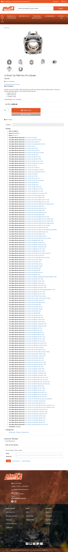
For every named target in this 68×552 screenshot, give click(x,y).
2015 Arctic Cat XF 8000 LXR (33, 304)
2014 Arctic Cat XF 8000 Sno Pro (34, 264)
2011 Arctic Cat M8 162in (31, 184)
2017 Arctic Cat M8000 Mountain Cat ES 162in (37, 384)
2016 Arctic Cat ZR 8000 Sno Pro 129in (35, 362)
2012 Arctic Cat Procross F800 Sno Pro (35, 208)
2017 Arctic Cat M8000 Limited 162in (35, 371)
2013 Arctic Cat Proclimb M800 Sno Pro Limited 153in (39, 219)
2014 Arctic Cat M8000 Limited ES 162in (35, 247)
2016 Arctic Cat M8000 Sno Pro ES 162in (36, 345)
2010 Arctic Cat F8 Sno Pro (32, 150)
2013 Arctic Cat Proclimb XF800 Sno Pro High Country (39, 223)
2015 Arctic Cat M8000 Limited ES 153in (35, 285)
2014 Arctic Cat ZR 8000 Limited (33, 266)
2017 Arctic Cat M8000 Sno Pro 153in (35, 388)
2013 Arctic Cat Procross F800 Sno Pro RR (36, 227)
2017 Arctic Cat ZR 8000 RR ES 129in (35, 420)
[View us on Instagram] (15, 502)
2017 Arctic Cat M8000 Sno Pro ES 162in (36, 396)
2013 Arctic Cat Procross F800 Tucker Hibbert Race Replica (41, 229)
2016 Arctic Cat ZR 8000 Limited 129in (35, 354)
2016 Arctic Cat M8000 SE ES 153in (34, 334)
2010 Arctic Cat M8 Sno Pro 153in (34, 161)
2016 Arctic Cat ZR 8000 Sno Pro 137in (35, 364)
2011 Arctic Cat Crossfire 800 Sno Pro (35, 172)
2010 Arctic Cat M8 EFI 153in (33, 157)
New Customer (16, 461)
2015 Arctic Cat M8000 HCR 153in (34, 279)
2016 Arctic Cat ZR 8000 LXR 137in (34, 360)
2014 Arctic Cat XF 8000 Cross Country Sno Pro (38, 253)
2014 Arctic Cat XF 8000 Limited (33, 259)
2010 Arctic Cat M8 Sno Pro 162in (34, 163)
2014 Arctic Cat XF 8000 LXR (33, 262)
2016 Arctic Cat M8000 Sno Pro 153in (35, 339)
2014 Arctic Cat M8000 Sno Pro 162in (35, 251)
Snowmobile (12, 432)
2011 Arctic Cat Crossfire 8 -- (32, 167)
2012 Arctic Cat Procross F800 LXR (34, 206)
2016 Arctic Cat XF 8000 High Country (35, 349)
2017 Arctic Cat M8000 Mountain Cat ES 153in (37, 381)
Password (9, 456)
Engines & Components (22, 432)
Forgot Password (25, 461)
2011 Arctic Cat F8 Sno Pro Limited (34, 180)
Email (7, 453)
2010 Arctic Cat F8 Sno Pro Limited (34, 152)
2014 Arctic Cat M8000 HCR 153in (34, 240)
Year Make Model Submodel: (17, 142)
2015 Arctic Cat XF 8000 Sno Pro (34, 306)
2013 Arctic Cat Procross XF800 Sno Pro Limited (38, 238)
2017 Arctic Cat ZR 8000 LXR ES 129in (35, 416)
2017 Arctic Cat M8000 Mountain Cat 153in (36, 377)
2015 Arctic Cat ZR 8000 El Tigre (34, 309)
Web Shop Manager (52, 550)
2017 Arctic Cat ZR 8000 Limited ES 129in (36, 411)
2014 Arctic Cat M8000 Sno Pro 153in (35, 249)
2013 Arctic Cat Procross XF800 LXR (35, 234)
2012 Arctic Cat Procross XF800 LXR (35, 210)
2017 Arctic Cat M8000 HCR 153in (34, 366)
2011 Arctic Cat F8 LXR (31, 176)
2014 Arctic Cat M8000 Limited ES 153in (35, 244)
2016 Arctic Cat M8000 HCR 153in (34, 317)
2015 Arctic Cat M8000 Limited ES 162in (35, 287)
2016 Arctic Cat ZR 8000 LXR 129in (34, 358)
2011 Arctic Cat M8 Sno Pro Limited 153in (36, 193)
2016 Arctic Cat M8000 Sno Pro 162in (35, 341)
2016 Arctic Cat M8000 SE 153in (33, 330)
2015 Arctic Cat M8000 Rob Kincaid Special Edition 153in (40, 289)
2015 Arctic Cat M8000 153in (32, 274)
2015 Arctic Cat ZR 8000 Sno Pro (34, 315)
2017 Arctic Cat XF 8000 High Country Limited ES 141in (39, 405)
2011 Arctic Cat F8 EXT (31, 174)
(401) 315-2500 (17, 483)
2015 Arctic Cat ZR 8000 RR (32, 313)
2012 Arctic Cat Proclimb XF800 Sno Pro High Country (39, 204)
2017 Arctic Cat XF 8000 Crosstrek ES (35, 401)
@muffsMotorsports (18, 498)
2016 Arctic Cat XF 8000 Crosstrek (34, 347)
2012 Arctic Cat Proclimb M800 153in (35, 195)
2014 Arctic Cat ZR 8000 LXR (33, 268)
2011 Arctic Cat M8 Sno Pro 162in (34, 191)
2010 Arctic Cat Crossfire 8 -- (32, 142)
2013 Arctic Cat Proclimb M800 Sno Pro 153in (37, 217)
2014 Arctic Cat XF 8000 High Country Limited (37, 257)
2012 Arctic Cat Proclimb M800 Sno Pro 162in (37, 202)
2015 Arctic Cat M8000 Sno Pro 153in (35, 292)
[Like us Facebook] (12, 502)
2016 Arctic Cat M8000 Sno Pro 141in (35, 336)
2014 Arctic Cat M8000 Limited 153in (35, 242)
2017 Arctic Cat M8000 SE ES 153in (34, 386)
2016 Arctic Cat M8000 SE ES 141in (34, 332)
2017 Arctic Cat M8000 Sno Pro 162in (35, 390)
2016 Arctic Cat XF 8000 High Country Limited (37, 351)
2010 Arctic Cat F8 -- (30, 146)
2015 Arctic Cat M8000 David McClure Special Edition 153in (41, 277)
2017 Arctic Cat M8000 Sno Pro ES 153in (36, 394)
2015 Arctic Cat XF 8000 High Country (35, 302)
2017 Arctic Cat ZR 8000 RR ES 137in (35, 422)
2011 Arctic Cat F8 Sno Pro (32, 178)
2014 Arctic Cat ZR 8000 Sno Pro (34, 272)
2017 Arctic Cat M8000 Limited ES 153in (35, 373)
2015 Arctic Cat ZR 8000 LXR (33, 311)
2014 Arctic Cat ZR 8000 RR (32, 270)
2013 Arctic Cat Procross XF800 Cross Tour (36, 232)
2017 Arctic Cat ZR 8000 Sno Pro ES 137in (36, 424)
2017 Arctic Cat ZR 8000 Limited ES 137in (36, 414)
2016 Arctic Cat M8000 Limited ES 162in (35, 326)
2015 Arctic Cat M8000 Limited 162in (35, 283)
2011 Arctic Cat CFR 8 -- (31, 165)
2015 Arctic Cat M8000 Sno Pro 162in (35, 294)
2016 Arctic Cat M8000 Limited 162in (35, 321)
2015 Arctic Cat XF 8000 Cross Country (35, 296)
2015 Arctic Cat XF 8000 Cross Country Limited (37, 298)
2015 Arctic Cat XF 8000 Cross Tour (34, 300)
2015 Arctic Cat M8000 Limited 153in (35, 281)
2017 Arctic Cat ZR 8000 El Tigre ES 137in (36, 409)
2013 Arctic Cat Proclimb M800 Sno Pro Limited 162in (39, 221)
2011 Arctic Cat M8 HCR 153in (33, 187)
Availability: (12, 426)
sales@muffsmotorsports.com (21, 489)
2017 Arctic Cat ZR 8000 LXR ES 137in (35, 418)
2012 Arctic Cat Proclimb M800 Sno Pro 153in (37, 199)
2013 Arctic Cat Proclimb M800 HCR (34, 214)
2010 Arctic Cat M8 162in (31, 154)
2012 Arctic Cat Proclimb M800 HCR (34, 197)
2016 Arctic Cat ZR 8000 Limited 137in (35, 356)
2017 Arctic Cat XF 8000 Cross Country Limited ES (38, 399)
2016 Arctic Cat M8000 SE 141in (33, 328)
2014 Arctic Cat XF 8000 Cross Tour (34, 255)
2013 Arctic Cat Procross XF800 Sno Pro (36, 236)
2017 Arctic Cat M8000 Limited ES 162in (35, 375)
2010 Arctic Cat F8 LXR (31, 148)
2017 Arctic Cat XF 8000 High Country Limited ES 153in (39, 407)
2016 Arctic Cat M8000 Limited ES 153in (35, 324)
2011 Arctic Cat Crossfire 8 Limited (34, 169)
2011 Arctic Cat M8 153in (31, 182)
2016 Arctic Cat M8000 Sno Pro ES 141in (36, 343)
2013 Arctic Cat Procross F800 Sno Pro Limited (37, 225)
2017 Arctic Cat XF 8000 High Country (35, 403)
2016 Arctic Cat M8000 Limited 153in (35, 319)
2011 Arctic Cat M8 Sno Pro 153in (34, 189)
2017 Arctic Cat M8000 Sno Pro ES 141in (36, 392)
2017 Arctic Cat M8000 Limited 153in (35, 369)
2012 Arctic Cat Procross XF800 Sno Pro (36, 212)
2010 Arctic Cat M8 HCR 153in (33, 159)
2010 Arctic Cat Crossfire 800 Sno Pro (35, 144)
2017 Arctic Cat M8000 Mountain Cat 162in (36, 379)
